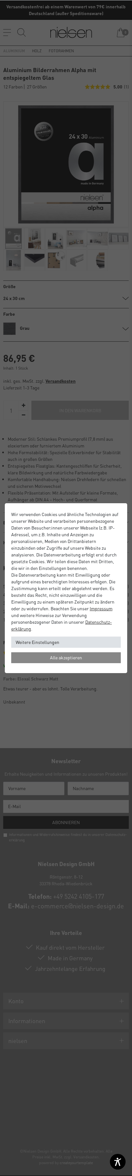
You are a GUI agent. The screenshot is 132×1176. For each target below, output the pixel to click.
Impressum (101, 608)
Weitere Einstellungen (37, 642)
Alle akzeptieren (66, 657)
